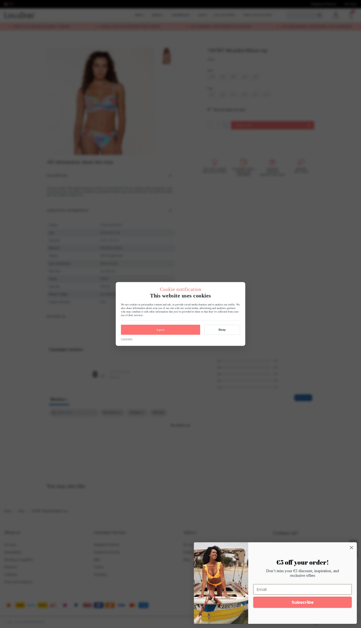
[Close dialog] (351, 547)
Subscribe (303, 602)
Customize (126, 338)
